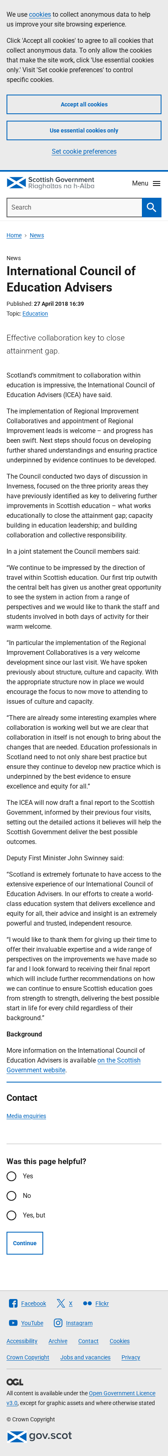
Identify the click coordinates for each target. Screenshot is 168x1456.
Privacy (131, 1357)
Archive (58, 1341)
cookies (40, 14)
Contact (88, 1341)
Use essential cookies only (84, 130)
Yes (28, 1176)
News (37, 235)
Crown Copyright (28, 1357)
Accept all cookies (84, 104)
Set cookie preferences (84, 151)
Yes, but (34, 1215)
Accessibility (22, 1341)
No (27, 1196)
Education (35, 313)
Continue (25, 1243)
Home (14, 235)
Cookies (120, 1341)
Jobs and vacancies (85, 1357)
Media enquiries (26, 1116)
